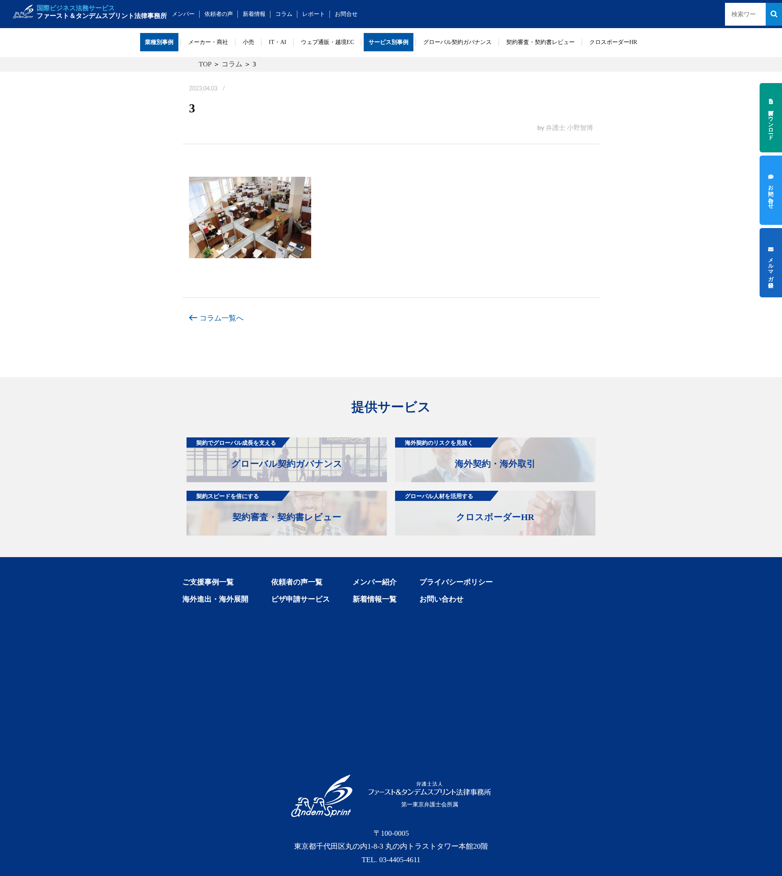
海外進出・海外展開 (215, 599)
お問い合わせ (441, 599)
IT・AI (277, 42)
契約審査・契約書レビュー (540, 42)
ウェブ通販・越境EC (327, 42)
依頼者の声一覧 (297, 582)
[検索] (774, 14)
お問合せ (346, 14)
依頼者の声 (218, 14)
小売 (248, 42)
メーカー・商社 (208, 42)
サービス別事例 (389, 42)
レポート (313, 14)
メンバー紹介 (375, 582)
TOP (205, 64)
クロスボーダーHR (613, 42)
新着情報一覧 (375, 599)
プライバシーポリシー (456, 582)
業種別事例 (159, 42)
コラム (283, 14)
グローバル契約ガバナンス (457, 42)
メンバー (183, 14)
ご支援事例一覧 (208, 582)
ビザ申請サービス (300, 599)
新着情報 (254, 14)
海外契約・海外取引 (470, 454)
